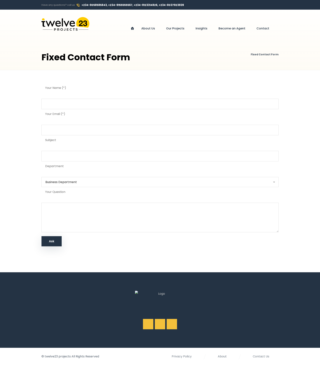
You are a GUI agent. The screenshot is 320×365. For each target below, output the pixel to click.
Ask (51, 241)
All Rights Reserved (85, 356)
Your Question (55, 192)
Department (54, 166)
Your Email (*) (55, 114)
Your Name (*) (55, 88)
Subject (50, 140)
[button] (249, 5)
